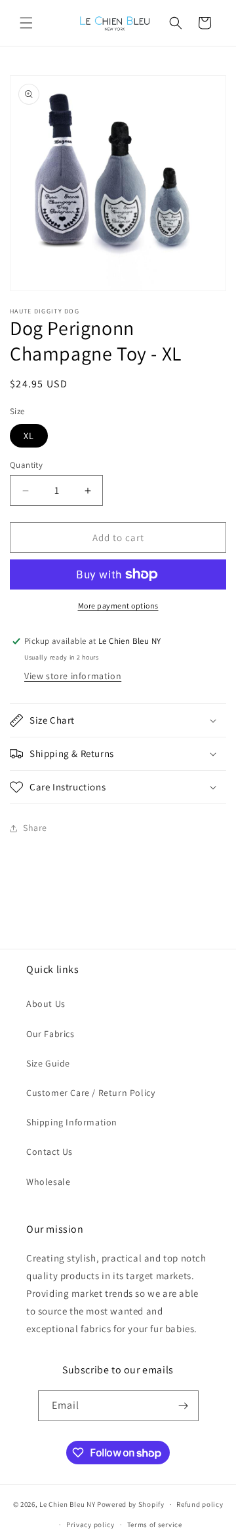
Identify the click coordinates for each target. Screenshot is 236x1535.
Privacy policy (90, 1524)
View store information (72, 676)
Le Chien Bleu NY (67, 1504)
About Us (46, 1004)
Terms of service (154, 1524)
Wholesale (48, 1182)
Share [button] (35, 828)
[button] (26, 23)
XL (29, 436)
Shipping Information (71, 1122)
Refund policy (199, 1504)
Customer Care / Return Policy (90, 1093)
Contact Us (49, 1151)
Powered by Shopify (131, 1504)
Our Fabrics (50, 1034)
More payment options (118, 605)
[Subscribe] (183, 1405)
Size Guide (48, 1063)
